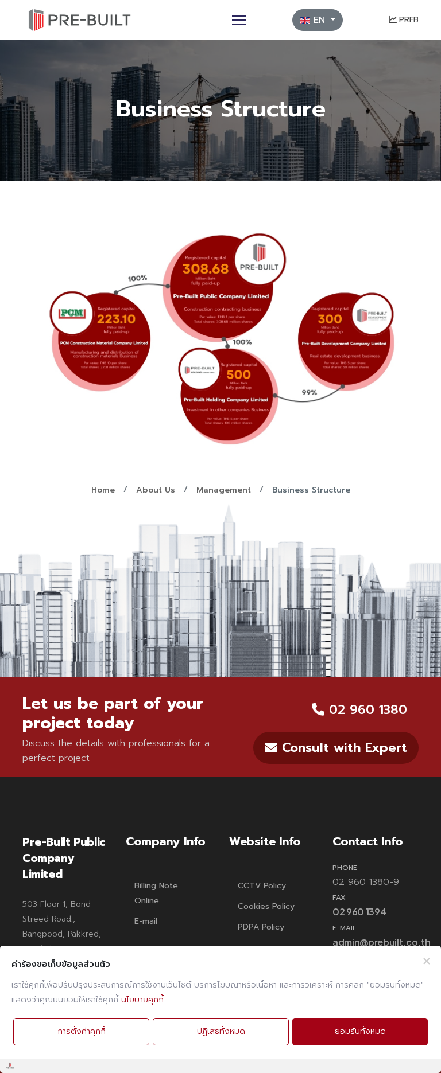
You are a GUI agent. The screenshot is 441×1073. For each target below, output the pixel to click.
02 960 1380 (365, 709)
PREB (407, 20)
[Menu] (239, 20)
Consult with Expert (342, 747)
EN (319, 20)
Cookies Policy (266, 906)
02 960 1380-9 (365, 882)
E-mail (145, 921)
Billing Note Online (156, 893)
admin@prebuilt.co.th (381, 942)
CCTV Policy (262, 886)
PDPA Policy (261, 927)
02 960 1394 (359, 912)
